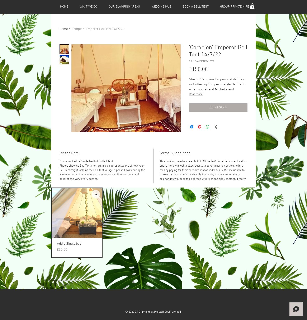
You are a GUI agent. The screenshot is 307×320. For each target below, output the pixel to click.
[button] (252, 6)
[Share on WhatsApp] (207, 126)
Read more (196, 94)
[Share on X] (215, 126)
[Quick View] (77, 213)
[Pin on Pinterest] (199, 126)
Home (64, 29)
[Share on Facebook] (191, 126)
